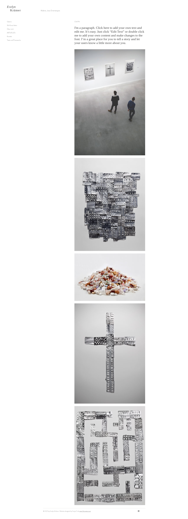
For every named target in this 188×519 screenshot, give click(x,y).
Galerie (9, 21)
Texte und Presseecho (14, 40)
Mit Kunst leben (12, 25)
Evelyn (11, 6)
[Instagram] (139, 511)
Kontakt (9, 36)
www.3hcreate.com (85, 511)
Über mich (10, 29)
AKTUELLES (11, 33)
